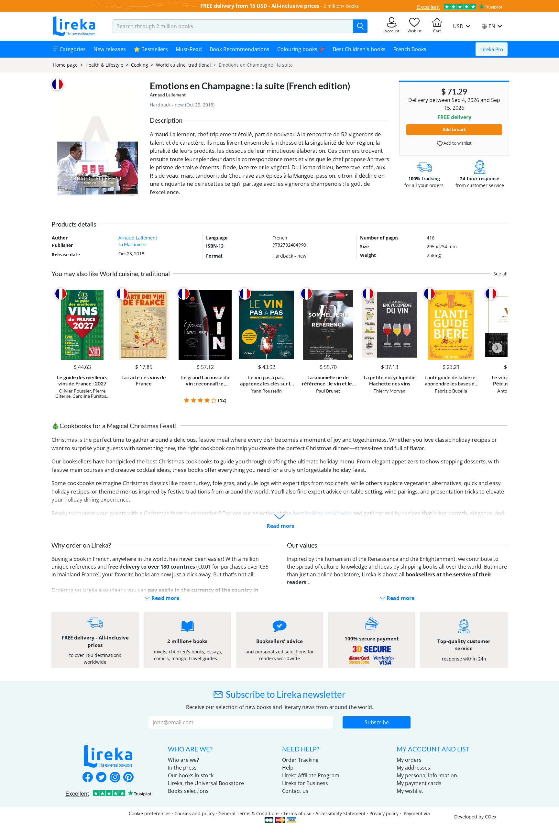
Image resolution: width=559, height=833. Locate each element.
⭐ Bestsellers (151, 49)
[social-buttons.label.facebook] (87, 777)
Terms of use (297, 813)
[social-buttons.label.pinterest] (128, 777)
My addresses (413, 767)
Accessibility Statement (340, 813)
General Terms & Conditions (249, 813)
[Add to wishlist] (104, 294)
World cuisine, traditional (183, 65)
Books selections (188, 790)
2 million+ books (341, 6)
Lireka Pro (491, 49)
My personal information (427, 775)
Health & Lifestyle (104, 65)
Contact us (295, 790)
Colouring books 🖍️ (301, 49)
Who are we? (183, 759)
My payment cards (419, 783)
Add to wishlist (457, 143)
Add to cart (454, 129)
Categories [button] (72, 49)
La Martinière (132, 244)
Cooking (139, 65)
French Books (409, 49)
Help (287, 767)
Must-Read (189, 49)
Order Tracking (300, 759)
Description (166, 120)
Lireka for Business (305, 783)
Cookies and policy (194, 813)
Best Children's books (359, 49)
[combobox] (233, 26)
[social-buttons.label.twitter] (101, 777)
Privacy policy (384, 813)
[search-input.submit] (360, 26)
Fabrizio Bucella (451, 391)
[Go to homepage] (74, 26)
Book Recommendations (239, 49)
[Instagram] (115, 777)
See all (500, 274)
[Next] (497, 348)
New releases (109, 49)
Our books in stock (191, 775)
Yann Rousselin (266, 391)
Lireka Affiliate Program (310, 775)
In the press (182, 767)
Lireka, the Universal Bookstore (206, 783)
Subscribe (377, 722)
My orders (409, 759)
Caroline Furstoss (90, 396)
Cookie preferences (149, 813)
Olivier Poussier (75, 391)
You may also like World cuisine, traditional (110, 273)
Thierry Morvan (389, 391)
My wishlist (410, 790)
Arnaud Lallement (168, 94)
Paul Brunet (328, 391)
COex (490, 817)
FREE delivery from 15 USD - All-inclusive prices (259, 5)
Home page (65, 65)
